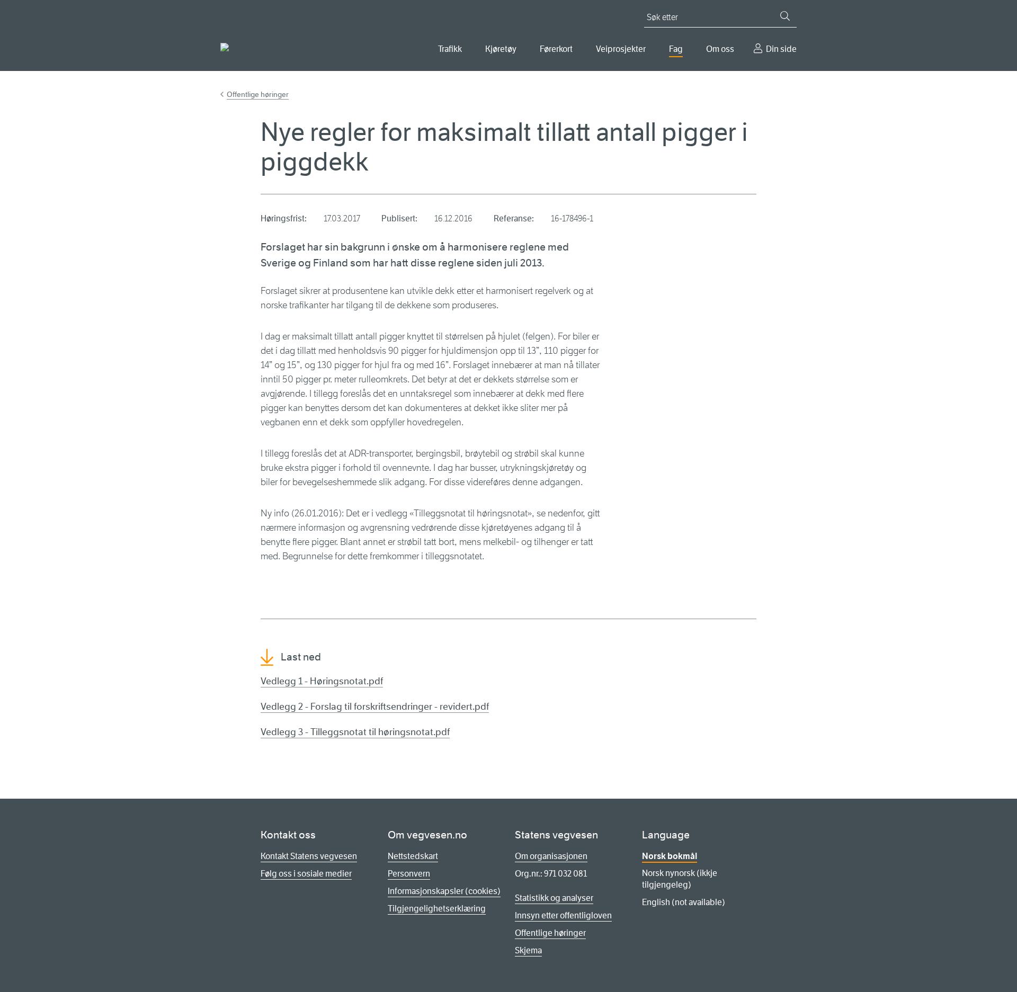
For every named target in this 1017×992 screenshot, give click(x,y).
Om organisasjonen (551, 856)
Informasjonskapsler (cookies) (444, 891)
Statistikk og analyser (554, 898)
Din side (781, 49)
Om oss (720, 49)
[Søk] (785, 16)
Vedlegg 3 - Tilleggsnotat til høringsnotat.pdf (355, 732)
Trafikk (450, 49)
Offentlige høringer (258, 94)
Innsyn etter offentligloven (563, 915)
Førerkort (556, 49)
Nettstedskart (413, 856)
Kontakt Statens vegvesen (309, 856)
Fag (676, 49)
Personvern (409, 874)
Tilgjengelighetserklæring (437, 909)
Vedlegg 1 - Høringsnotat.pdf (322, 681)
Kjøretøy (500, 49)
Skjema (528, 950)
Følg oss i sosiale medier (306, 874)
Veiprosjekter (621, 49)
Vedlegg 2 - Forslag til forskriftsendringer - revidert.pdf (375, 706)
